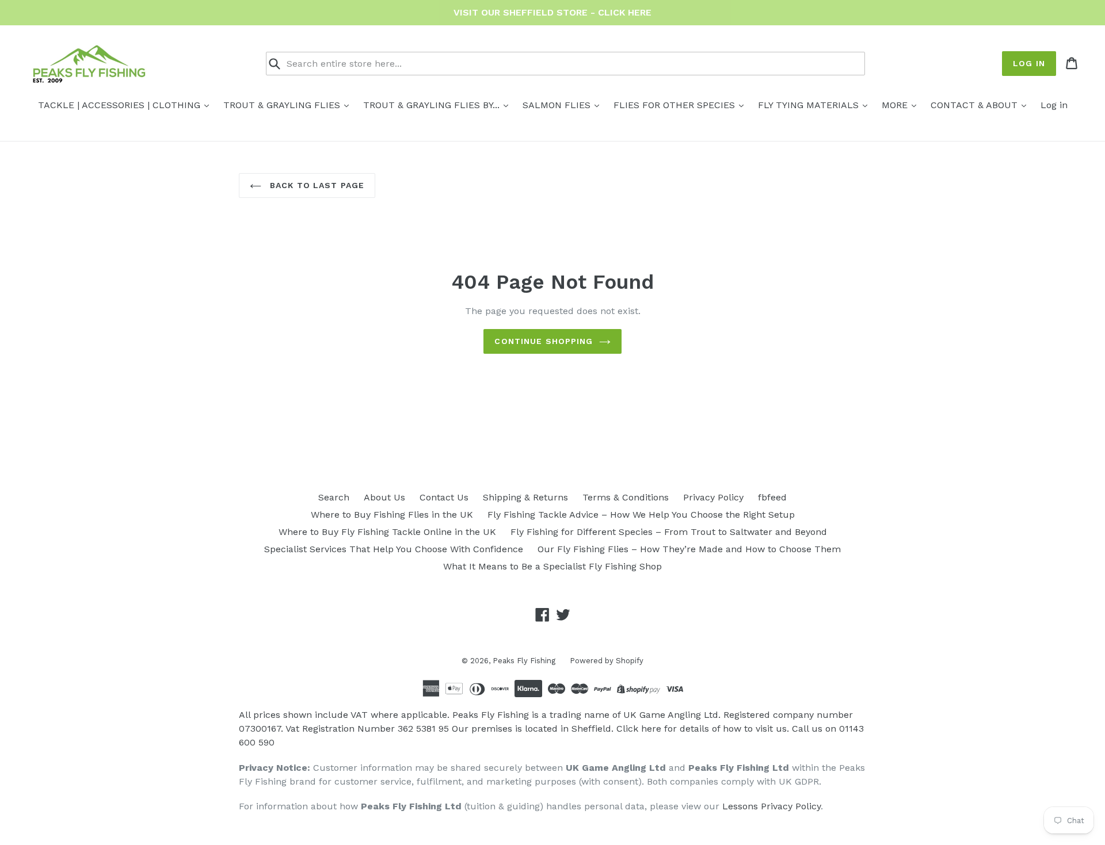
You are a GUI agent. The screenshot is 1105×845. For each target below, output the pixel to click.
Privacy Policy (713, 497)
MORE (896, 105)
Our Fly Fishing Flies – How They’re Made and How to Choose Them (689, 549)
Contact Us (444, 497)
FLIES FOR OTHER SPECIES (676, 105)
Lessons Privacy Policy (771, 806)
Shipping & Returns (525, 497)
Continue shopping (543, 341)
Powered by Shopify (606, 660)
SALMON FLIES (558, 105)
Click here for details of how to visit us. (702, 728)
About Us (384, 497)
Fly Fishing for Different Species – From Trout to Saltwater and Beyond (668, 531)
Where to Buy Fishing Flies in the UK (392, 514)
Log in (1029, 63)
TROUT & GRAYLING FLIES (283, 105)
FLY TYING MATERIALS (810, 105)
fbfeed (772, 497)
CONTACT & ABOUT (975, 105)
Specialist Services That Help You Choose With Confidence (393, 549)
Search (333, 497)
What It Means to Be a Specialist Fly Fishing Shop (552, 566)
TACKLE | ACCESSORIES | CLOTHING (120, 105)
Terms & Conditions (625, 497)
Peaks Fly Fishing (524, 660)
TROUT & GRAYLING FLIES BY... (432, 105)
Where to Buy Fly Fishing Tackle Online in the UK (387, 531)
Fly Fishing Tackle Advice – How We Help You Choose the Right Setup (641, 514)
